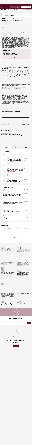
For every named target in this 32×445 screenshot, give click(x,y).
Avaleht (2, 9)
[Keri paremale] (28, 57)
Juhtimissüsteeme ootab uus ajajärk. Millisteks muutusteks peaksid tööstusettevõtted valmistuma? (23, 273)
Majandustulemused (6, 210)
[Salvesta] (28, 153)
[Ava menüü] (5, 5)
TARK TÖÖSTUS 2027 (16, 9)
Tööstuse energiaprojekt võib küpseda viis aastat (12, 215)
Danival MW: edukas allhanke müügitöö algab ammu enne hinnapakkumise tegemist (11, 135)
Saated (4, 193)
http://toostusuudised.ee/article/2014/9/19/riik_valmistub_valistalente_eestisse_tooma (15, 117)
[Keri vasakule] (4, 57)
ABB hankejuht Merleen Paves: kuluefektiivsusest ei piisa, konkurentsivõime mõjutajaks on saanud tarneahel (24, 258)
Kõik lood (5, 9)
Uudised (8, 153)
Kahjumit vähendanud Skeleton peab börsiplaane (11, 211)
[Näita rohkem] (28, 5)
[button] (14, 323)
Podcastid (22, 9)
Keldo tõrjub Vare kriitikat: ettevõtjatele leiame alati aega (12, 218)
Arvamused (18, 255)
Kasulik (8, 158)
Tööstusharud (10, 9)
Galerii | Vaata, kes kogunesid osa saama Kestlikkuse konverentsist (15, 190)
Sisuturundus (5, 133)
